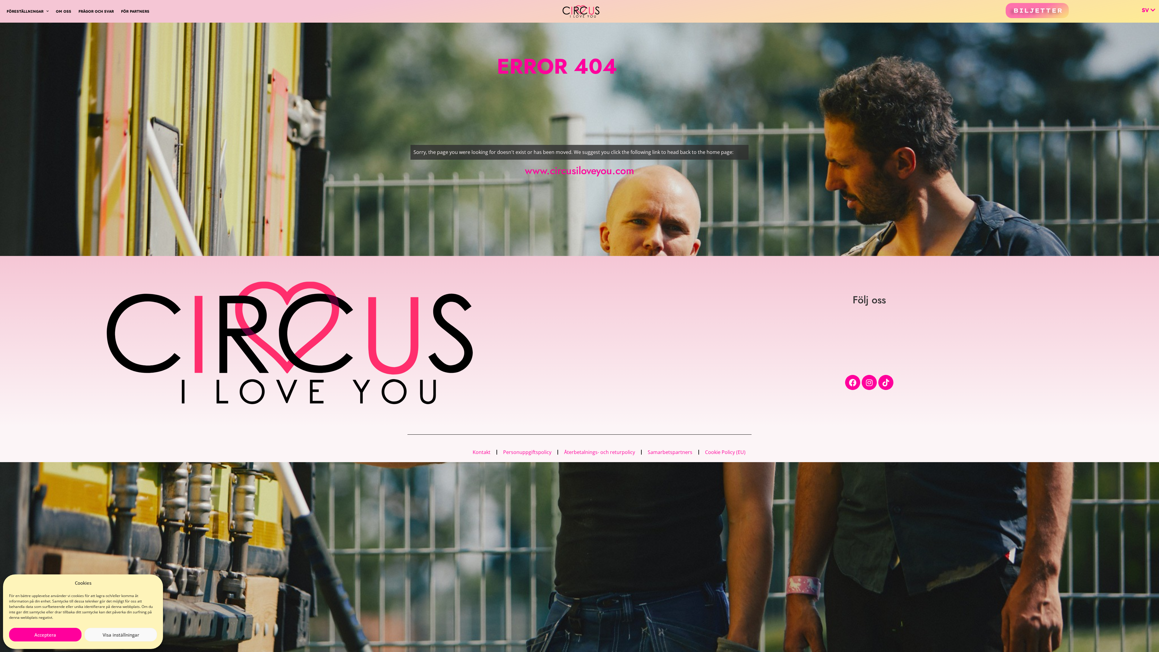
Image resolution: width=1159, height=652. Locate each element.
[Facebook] (852, 382)
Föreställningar (25, 11)
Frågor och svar (96, 11)
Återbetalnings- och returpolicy (599, 452)
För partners (135, 11)
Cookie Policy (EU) (725, 452)
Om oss (63, 11)
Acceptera (45, 635)
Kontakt (481, 452)
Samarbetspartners (670, 452)
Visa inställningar (121, 635)
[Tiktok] (885, 382)
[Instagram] (869, 382)
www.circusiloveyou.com (579, 170)
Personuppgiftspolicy (527, 452)
